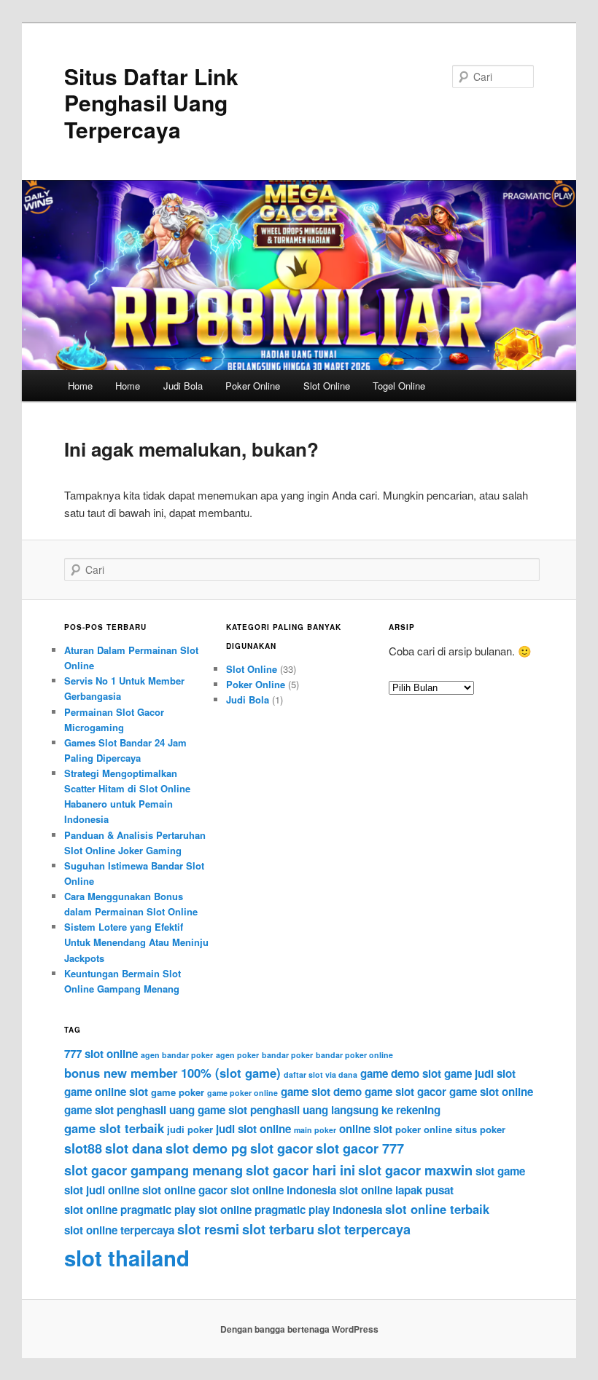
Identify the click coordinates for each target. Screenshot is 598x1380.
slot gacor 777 (360, 1148)
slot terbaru (278, 1229)
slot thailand (127, 1257)
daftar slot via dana (320, 1074)
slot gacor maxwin (415, 1170)
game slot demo (321, 1092)
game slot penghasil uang (129, 1110)
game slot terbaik (114, 1128)
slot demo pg (206, 1148)
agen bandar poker (177, 1054)
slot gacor (281, 1148)
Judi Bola (183, 386)
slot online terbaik (437, 1209)
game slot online (491, 1092)
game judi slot (480, 1073)
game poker (177, 1092)
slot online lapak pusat (396, 1190)
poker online (423, 1129)
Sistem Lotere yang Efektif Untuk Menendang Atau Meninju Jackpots (136, 942)
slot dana (134, 1148)
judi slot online (253, 1129)
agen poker (237, 1054)
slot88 (83, 1148)
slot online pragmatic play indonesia (290, 1210)
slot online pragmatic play (129, 1210)
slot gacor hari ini (300, 1170)
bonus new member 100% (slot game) (172, 1072)
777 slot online (101, 1054)
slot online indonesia (283, 1190)
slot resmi (208, 1229)
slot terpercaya (364, 1229)
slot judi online (101, 1190)
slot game (500, 1171)
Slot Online (326, 386)
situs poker (480, 1129)
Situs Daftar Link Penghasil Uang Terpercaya (151, 102)
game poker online (242, 1092)
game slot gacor (405, 1092)
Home (80, 386)
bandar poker (287, 1054)
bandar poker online (354, 1054)
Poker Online (252, 386)
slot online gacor (185, 1190)
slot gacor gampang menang (153, 1170)
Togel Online (399, 386)
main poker (315, 1129)
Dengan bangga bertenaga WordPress (299, 1329)
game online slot (106, 1092)
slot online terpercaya (119, 1230)
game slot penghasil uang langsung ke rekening (319, 1110)
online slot (365, 1129)
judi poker (190, 1129)
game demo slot (400, 1073)
